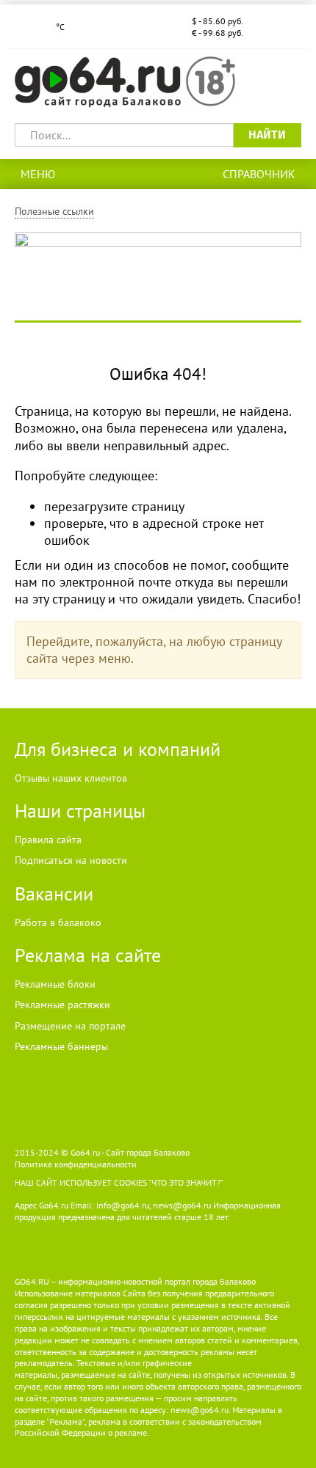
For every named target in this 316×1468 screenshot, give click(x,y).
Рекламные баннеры (61, 1046)
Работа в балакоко (58, 922)
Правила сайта (48, 839)
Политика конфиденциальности (76, 1164)
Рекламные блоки (55, 984)
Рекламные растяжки (62, 1004)
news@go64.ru (199, 1409)
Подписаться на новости (71, 860)
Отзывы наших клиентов (71, 778)
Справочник (259, 173)
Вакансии (54, 893)
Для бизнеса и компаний (117, 749)
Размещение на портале (70, 1025)
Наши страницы (80, 811)
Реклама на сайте (88, 955)
